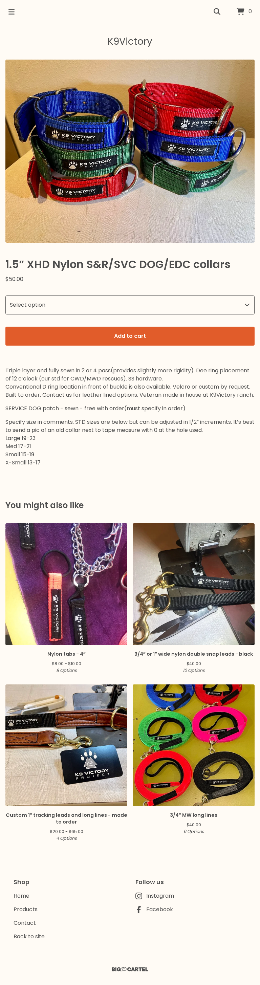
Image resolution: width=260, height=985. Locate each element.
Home (21, 896)
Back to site (29, 936)
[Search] (217, 11)
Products (26, 909)
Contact (25, 923)
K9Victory (130, 41)
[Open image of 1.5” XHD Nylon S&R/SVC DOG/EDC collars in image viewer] (130, 151)
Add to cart (130, 336)
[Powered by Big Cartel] (130, 969)
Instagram (160, 896)
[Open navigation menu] (11, 12)
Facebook (159, 909)
